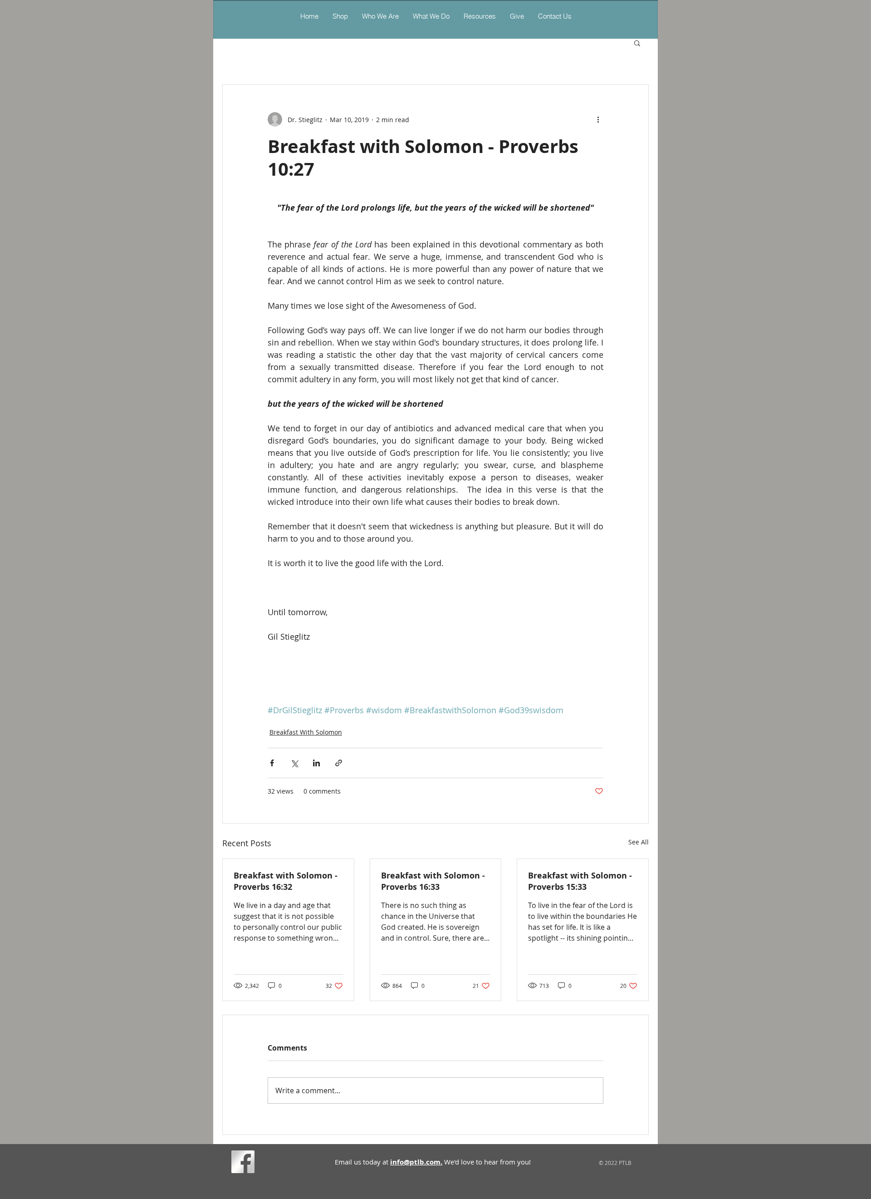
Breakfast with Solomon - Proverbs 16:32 (286, 881)
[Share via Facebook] (272, 763)
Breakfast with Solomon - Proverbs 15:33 (580, 881)
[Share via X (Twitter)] (294, 763)
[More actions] (597, 119)
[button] (431, 16)
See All (638, 842)
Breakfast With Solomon (305, 732)
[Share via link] (338, 763)
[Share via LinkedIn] (316, 763)
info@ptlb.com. (416, 1162)
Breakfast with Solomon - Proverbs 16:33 (433, 881)
